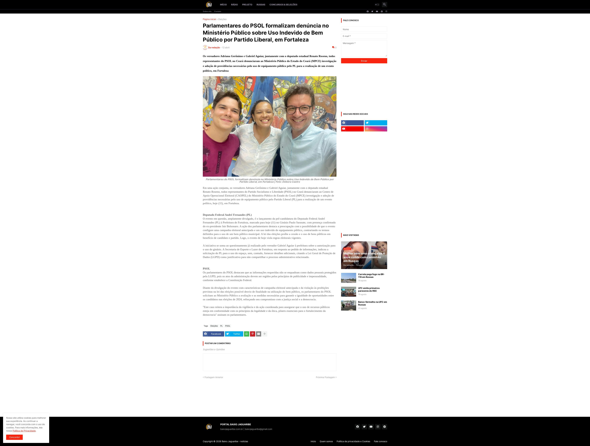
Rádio (234, 4)
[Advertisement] (364, 87)
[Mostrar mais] (264, 334)
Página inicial (209, 19)
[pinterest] (382, 11)
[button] (377, 4)
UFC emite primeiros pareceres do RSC (369, 289)
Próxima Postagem (325, 377)
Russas (261, 4)
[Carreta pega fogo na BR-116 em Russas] (348, 278)
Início (223, 4)
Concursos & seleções (283, 4)
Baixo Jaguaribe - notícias (235, 441)
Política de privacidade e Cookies (353, 441)
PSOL (227, 326)
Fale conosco (380, 441)
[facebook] (368, 11)
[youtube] (377, 11)
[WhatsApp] (246, 334)
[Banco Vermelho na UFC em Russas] (348, 306)
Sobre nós (207, 11)
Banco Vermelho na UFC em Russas (372, 303)
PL (221, 326)
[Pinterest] (252, 334)
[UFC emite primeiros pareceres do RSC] (348, 292)
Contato (217, 11)
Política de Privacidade (24, 430)
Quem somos (326, 441)
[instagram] (386, 11)
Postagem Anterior (214, 377)
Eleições (222, 19)
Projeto (247, 4)
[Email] (258, 334)
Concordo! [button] (14, 437)
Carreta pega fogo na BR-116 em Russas (371, 275)
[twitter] (372, 11)
